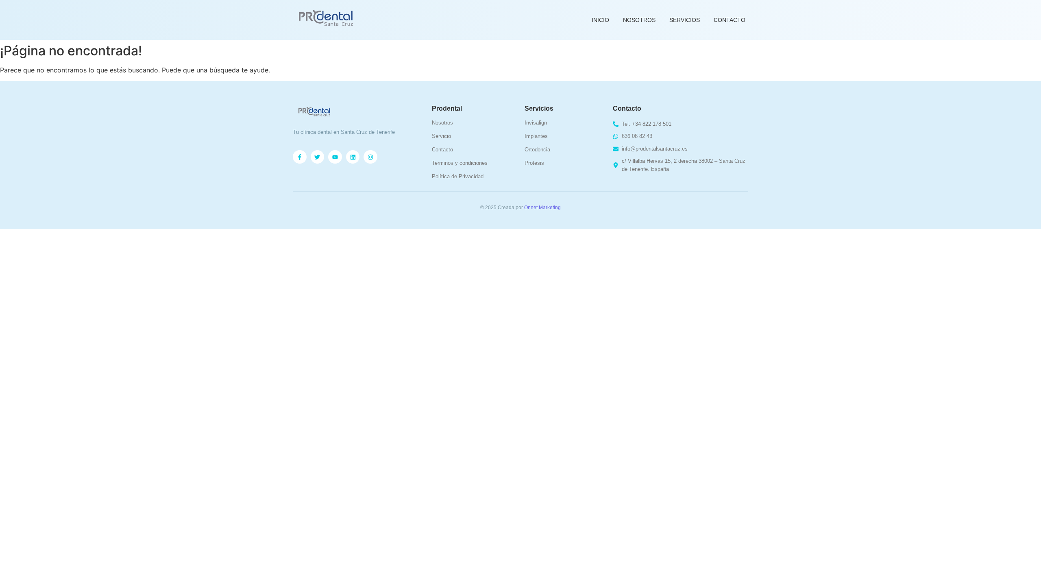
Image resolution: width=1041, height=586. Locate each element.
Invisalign (536, 123)
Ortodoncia (537, 149)
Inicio (600, 20)
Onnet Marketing (542, 207)
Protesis (534, 163)
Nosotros (639, 20)
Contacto (729, 20)
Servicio (441, 136)
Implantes (536, 136)
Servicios (684, 20)
